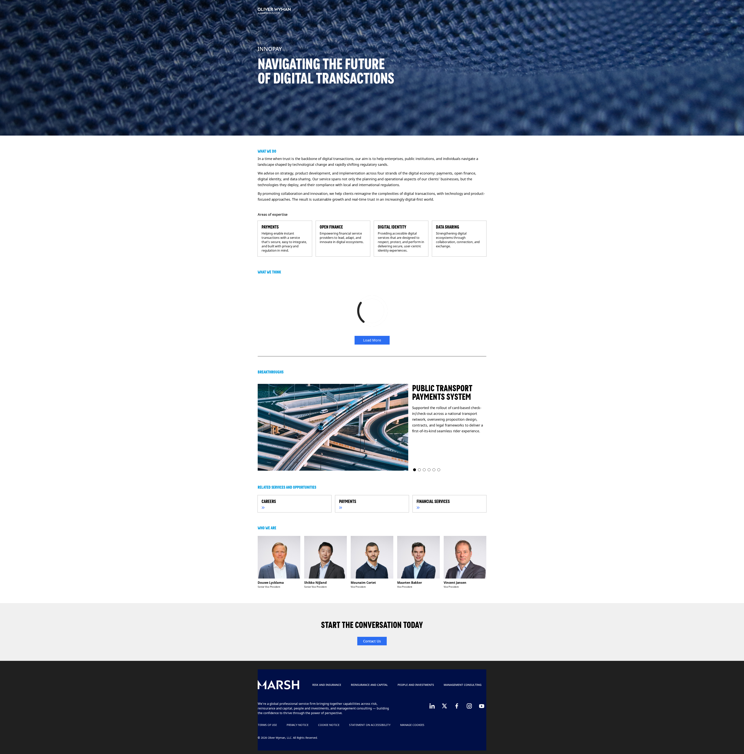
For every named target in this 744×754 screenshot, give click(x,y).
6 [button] (438, 470)
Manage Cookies (412, 725)
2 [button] (419, 470)
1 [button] (414, 470)
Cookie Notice (328, 725)
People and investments (416, 685)
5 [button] (434, 470)
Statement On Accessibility (369, 725)
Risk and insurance (326, 685)
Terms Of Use (267, 725)
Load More (372, 340)
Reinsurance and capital (369, 685)
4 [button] (429, 470)
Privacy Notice (297, 725)
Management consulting (462, 685)
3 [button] (424, 470)
